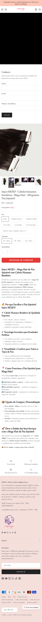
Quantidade (6, 247)
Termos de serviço (35, 600)
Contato (4, 597)
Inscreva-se (21, 572)
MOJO (12, 207)
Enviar (6, 115)
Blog (9, 597)
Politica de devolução (7, 600)
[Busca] (6, 9)
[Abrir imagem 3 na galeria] (21, 150)
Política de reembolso (19, 602)
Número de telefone (8, 104)
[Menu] (2, 9)
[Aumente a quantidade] (11, 251)
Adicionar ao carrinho (21, 260)
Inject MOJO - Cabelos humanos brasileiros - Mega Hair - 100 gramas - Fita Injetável (21, 195)
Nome (4, 84)
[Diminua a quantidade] (3, 251)
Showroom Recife (6, 602)
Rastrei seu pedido (32, 602)
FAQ (14, 597)
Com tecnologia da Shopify (24, 615)
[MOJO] (21, 9)
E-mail (4, 94)
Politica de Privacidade (21, 600)
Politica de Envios (22, 597)
